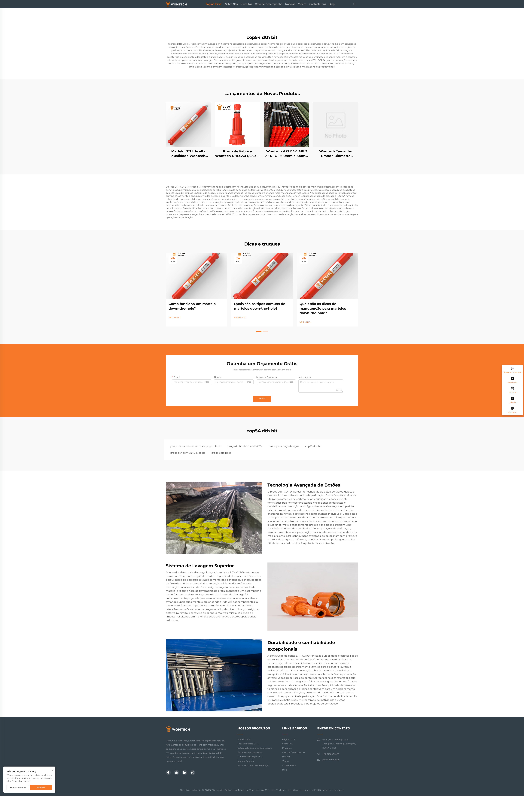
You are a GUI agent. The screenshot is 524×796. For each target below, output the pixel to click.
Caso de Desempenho (268, 4)
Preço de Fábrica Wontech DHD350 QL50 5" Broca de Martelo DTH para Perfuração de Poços (237, 153)
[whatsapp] (192, 772)
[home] (176, 4)
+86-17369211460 (330, 754)
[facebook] (168, 772)
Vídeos (302, 4)
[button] (258, 331)
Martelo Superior (246, 761)
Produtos (246, 4)
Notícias (290, 4)
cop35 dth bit (313, 446)
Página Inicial (214, 4)
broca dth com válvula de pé (187, 452)
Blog (332, 4)
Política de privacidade (329, 790)
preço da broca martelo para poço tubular (196, 446)
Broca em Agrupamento (250, 752)
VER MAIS (174, 317)
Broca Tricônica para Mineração (253, 765)
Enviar (262, 398)
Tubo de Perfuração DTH (250, 756)
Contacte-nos (317, 4)
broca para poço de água (284, 446)
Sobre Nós (231, 4)
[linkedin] (184, 772)
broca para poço (221, 452)
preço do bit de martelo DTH (245, 446)
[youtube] (176, 772)
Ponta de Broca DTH (248, 743)
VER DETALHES (188, 124)
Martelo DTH (244, 739)
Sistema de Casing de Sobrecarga (255, 748)
